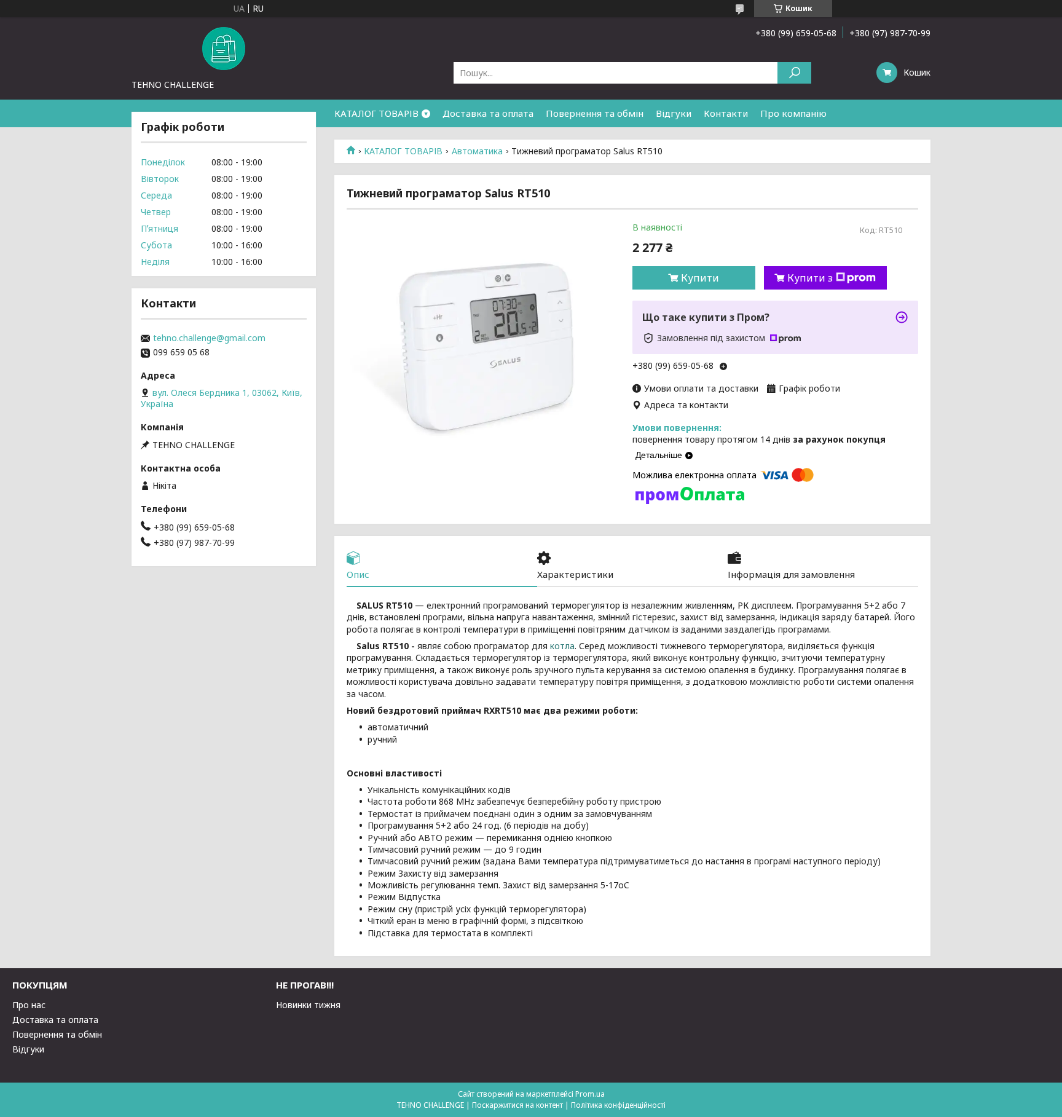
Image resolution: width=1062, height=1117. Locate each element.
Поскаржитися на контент (517, 1105)
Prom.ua (590, 1094)
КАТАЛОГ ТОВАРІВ (376, 113)
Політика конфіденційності (618, 1105)
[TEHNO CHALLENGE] (223, 47)
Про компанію (793, 113)
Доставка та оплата (487, 113)
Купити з (810, 278)
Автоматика (477, 151)
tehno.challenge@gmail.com (209, 338)
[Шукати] (794, 73)
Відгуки (673, 113)
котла (562, 646)
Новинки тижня (308, 1005)
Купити (700, 278)
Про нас (28, 1005)
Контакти (726, 113)
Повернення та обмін (594, 113)
